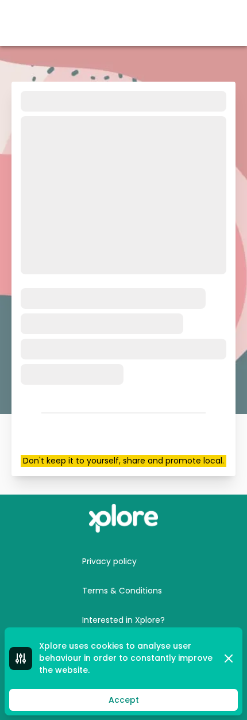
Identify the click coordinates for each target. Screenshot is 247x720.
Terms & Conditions (122, 590)
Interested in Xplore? (123, 620)
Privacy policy (109, 561)
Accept (124, 700)
